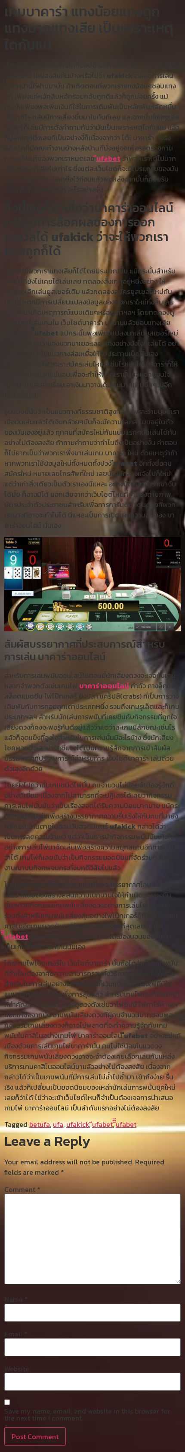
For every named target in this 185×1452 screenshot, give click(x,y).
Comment (22, 1189)
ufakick (77, 1124)
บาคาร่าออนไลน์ (104, 686)
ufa (58, 1124)
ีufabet (108, 158)
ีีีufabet (16, 936)
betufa (39, 1124)
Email (16, 1333)
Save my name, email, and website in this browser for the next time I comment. (87, 1414)
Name (16, 1299)
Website (16, 1368)
